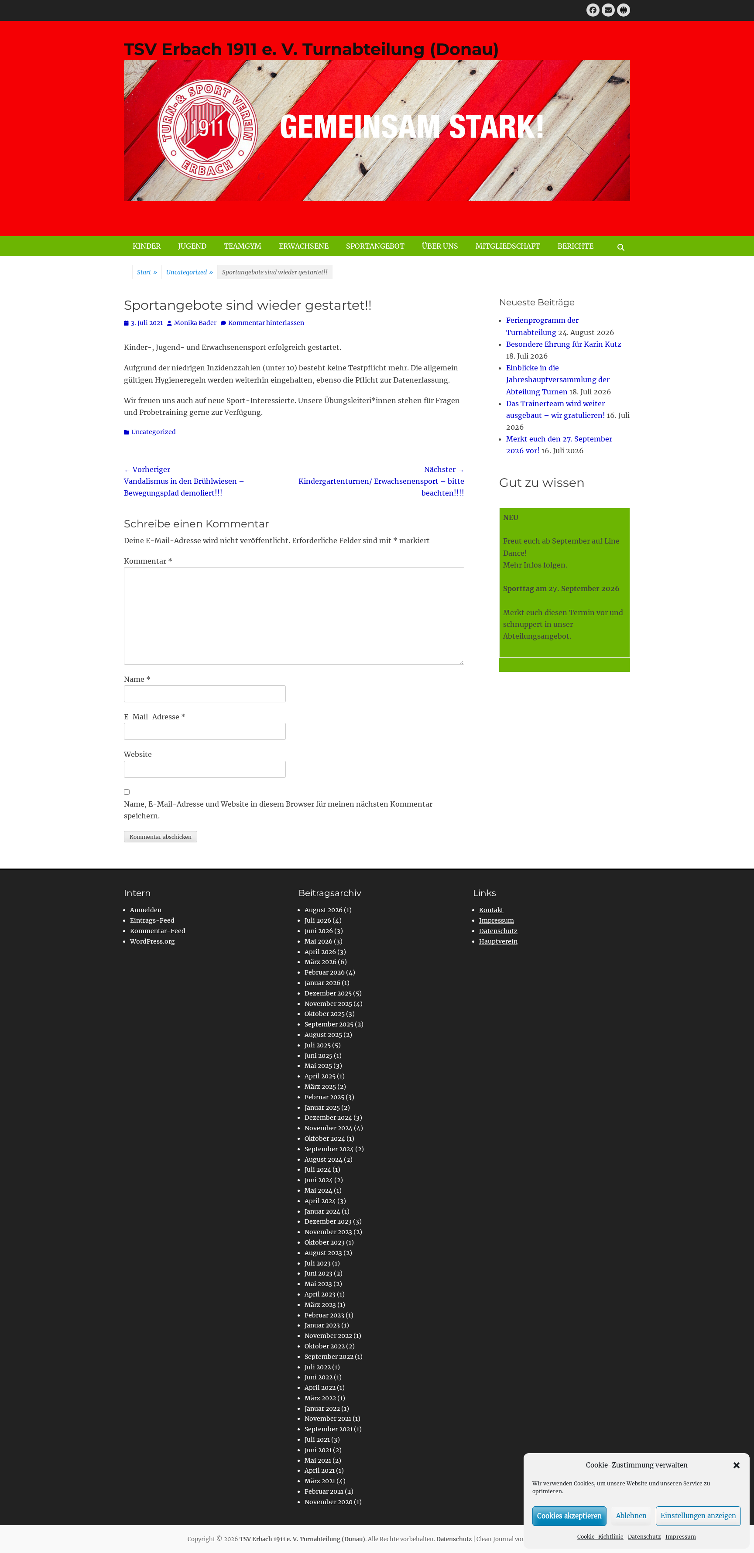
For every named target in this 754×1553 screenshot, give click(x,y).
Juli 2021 (317, 1440)
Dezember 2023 (328, 1221)
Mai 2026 (318, 941)
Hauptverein (498, 941)
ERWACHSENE (304, 246)
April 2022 (320, 1388)
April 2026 (320, 952)
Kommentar (148, 561)
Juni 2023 (318, 1273)
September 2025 (329, 1024)
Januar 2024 (322, 1211)
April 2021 (320, 1470)
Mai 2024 (318, 1190)
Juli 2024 (318, 1169)
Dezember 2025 (328, 993)
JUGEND (192, 246)
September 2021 (329, 1429)
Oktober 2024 (325, 1139)
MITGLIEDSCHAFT (508, 246)
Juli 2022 (318, 1367)
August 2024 (324, 1159)
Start (147, 272)
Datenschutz (644, 1536)
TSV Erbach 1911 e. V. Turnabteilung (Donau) (311, 49)
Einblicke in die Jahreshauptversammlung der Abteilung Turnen (558, 379)
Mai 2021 (318, 1460)
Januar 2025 (322, 1108)
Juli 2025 (318, 1045)
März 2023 (320, 1305)
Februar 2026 (325, 972)
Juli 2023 (318, 1263)
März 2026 (320, 962)
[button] (736, 1465)
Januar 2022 (322, 1409)
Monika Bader (195, 323)
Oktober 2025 (325, 1014)
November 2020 (329, 1502)
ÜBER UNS (440, 246)
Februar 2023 (324, 1315)
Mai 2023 (318, 1284)
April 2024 (320, 1201)
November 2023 (328, 1232)
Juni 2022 (318, 1377)
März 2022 (320, 1398)
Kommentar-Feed (157, 931)
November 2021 (328, 1419)
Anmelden (145, 910)
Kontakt (491, 910)
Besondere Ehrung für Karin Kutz (563, 344)
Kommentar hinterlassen (266, 323)
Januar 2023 (322, 1325)
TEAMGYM (242, 246)
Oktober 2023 (325, 1242)
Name (137, 679)
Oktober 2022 (325, 1346)
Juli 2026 (318, 920)
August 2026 (324, 910)
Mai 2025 (318, 1066)
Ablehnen (631, 1516)
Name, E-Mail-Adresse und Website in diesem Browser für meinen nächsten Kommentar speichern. (278, 810)
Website (138, 754)
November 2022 (328, 1336)
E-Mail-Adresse (154, 716)
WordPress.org (152, 941)
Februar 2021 (324, 1491)
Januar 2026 (322, 983)
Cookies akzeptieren (569, 1516)
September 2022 (329, 1357)
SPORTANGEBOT (375, 246)
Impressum (680, 1536)
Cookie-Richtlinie (600, 1536)
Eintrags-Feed (152, 920)
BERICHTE (575, 246)
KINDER (147, 246)
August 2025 (323, 1035)
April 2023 (320, 1294)
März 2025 (320, 1087)
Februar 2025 (324, 1097)
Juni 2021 (318, 1450)
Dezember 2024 (328, 1118)
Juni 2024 (319, 1180)
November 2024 (329, 1128)
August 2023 (323, 1253)
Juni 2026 (319, 931)
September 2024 (329, 1149)
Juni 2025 (318, 1056)
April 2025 (320, 1076)
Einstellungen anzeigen (698, 1516)
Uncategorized (189, 272)
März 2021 (320, 1481)
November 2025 (328, 1004)
